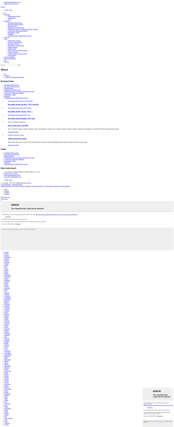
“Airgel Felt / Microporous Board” (18, 31)
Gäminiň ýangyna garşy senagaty (17, 53)
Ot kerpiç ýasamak (24, 186)
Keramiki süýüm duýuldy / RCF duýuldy (23, 104)
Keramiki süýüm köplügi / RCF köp (21, 118)
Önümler (6, 21)
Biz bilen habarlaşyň (10, 58)
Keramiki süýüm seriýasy (15, 23)
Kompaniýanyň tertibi (14, 16)
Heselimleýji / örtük (13, 32)
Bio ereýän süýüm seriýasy (15, 24)
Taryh (9, 19)
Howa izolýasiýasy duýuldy (18, 125)
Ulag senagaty (12, 55)
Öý (5, 13)
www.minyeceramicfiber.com (12, 177)
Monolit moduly (12, 26)
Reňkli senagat (12, 49)
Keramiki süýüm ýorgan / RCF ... (20, 111)
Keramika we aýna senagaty (16, 45)
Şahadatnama (12, 18)
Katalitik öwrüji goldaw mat (16, 27)
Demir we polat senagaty (15, 42)
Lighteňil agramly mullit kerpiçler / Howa (20, 36)
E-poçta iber (4, 199)
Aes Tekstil (15, 186)
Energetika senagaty (13, 44)
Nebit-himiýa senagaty (14, 40)
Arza (5, 39)
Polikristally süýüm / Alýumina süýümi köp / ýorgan (23, 29)
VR (5, 60)
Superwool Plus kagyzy (37, 186)
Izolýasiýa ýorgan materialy (62, 186)
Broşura (6, 62)
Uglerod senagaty (13, 52)
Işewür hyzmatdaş (9, 57)
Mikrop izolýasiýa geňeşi (17, 139)
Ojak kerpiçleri (49, 186)
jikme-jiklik (15, 132)
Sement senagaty (13, 47)
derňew (10, 132)
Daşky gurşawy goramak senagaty (18, 50)
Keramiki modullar (6, 186)
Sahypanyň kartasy (17, 184)
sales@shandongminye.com (12, 2)
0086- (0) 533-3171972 (11, 4)
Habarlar (6, 37)
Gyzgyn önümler (5, 184)
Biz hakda (7, 14)
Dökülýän (11, 34)
